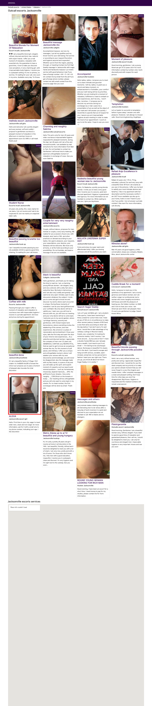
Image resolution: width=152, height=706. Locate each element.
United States (26, 7)
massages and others (88, 399)
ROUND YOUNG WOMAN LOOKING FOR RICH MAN (90, 481)
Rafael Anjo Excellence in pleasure (124, 172)
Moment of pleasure (122, 59)
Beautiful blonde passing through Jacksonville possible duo (127, 350)
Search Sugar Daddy (88, 307)
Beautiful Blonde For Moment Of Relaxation (24, 46)
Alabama (36, 7)
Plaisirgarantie (119, 424)
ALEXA (12, 416)
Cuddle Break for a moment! (126, 284)
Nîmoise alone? (119, 243)
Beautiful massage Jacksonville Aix (52, 43)
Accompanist (84, 74)
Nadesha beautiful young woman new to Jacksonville (91, 179)
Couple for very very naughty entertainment (58, 221)
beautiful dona (16, 355)
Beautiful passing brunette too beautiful (24, 240)
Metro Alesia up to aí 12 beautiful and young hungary (58, 434)
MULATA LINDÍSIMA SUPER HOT (91, 239)
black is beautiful (52, 274)
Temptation (117, 104)
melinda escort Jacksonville (23, 120)
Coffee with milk (17, 301)
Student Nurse (16, 202)
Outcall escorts (13, 7)
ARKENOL (11, 3)
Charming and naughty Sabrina (55, 127)
